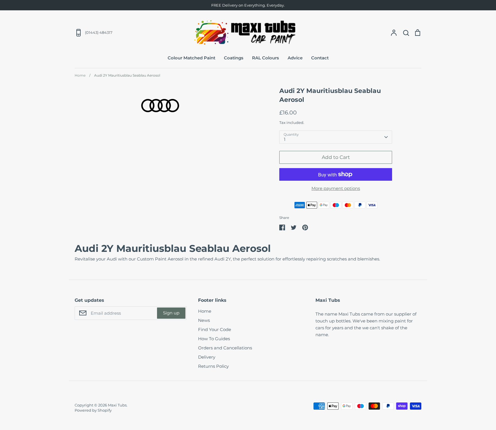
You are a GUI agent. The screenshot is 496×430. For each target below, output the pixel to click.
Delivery (206, 357)
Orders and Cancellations (225, 348)
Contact (320, 58)
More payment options (335, 188)
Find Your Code (214, 329)
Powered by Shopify (93, 410)
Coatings (233, 58)
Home (204, 311)
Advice (295, 58)
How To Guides (214, 338)
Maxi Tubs (117, 405)
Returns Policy (213, 366)
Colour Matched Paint (191, 58)
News (204, 320)
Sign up (171, 313)
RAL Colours (265, 58)
